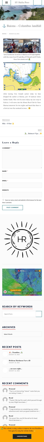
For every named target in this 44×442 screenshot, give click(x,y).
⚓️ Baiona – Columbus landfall (21, 26)
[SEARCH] (39, 314)
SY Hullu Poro (22, 2)
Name (5, 171)
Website (5, 190)
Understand (22, 436)
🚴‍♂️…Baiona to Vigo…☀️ (33, 133)
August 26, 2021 (14, 33)
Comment (6, 148)
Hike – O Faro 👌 (8, 123)
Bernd (4, 33)
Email (5, 180)
